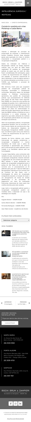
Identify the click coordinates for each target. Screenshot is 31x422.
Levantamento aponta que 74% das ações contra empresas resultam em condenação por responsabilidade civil (20, 277)
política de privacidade (15, 419)
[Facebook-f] (11, 403)
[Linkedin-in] (20, 403)
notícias (6, 15)
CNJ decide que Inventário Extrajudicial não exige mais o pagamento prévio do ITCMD (20, 233)
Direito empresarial (19, 22)
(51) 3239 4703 (9, 360)
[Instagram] (15, 403)
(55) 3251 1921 (9, 376)
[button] (28, 3)
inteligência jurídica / (14, 11)
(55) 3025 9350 (9, 343)
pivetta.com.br (22, 414)
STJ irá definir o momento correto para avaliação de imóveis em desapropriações (20, 254)
